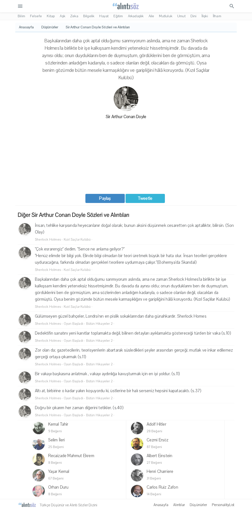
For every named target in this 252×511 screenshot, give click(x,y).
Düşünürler (198, 504)
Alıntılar (179, 504)
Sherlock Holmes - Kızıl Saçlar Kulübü (63, 239)
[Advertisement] (126, 157)
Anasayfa (161, 504)
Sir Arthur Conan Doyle (126, 117)
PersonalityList (223, 504)
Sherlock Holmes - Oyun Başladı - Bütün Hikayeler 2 (74, 324)
